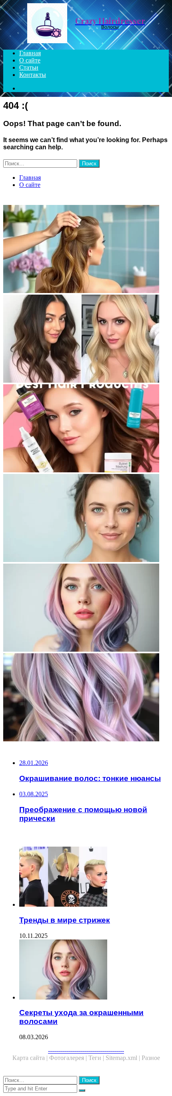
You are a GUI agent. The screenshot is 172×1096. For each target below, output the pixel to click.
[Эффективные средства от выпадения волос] (86, 519)
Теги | (97, 1057)
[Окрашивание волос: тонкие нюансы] (86, 698)
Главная (30, 53)
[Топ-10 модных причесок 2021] (86, 339)
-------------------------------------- (86, 1050)
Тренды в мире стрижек (64, 920)
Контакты (32, 74)
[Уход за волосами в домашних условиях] (86, 250)
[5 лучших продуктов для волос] (86, 429)
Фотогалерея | (68, 1057)
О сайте (29, 60)
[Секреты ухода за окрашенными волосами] (86, 608)
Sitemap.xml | (124, 1057)
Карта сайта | (30, 1057)
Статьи (28, 67)
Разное (151, 1057)
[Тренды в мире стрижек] (94, 877)
